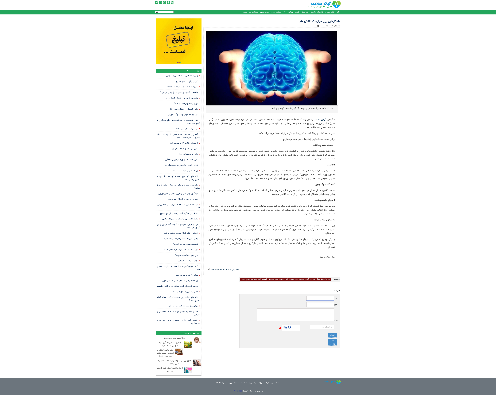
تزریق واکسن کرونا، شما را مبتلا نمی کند (170, 369)
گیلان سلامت (320, 119)
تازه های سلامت (317, 12)
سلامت (246, 382)
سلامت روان (276, 12)
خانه (338, 12)
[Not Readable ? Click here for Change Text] (279, 327)
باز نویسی (332, 342)
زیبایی (290, 12)
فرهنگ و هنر (253, 12)
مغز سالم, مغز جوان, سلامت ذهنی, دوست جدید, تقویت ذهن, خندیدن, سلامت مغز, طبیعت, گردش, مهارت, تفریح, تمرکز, (285, 279)
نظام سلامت (330, 12)
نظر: (336, 320)
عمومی (244, 12)
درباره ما (239, 382)
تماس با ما (231, 382)
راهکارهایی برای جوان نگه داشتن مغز (320, 21)
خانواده (267, 382)
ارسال (332, 335)
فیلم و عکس (264, 12)
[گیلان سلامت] (332, 382)
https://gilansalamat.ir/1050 (225, 270)
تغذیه (297, 12)
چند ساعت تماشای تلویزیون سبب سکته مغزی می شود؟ (165, 353)
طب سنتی (305, 12)
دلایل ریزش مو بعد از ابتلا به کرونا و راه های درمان (174, 362)
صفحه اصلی (276, 382)
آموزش (260, 382)
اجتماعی (253, 382)
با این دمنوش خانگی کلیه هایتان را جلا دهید (170, 344)
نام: (336, 298)
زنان (284, 12)
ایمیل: (336, 304)
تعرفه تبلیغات (220, 382)
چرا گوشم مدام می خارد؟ (174, 338)
